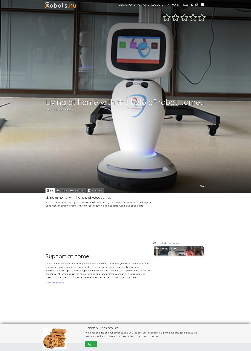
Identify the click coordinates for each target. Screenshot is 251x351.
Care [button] (132, 4)
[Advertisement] (98, 227)
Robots (49, 109)
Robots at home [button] (165, 248)
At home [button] (143, 4)
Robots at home (64, 109)
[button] (203, 5)
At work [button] (173, 4)
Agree (91, 344)
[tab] (50, 190)
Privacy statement (150, 336)
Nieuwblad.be (58, 282)
